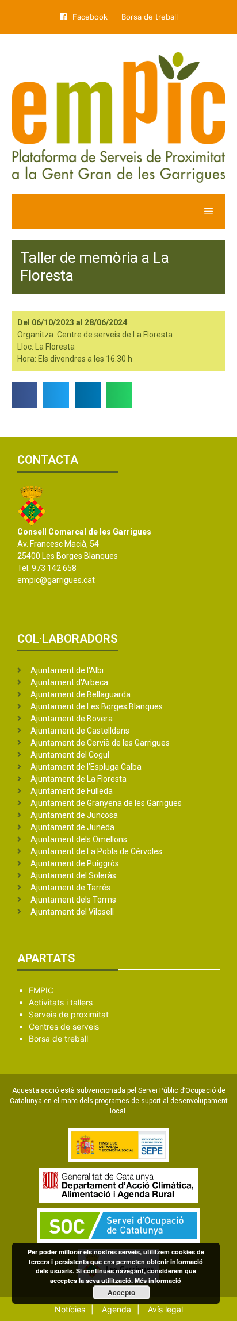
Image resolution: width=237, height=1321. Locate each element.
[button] (24, 395)
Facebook (90, 16)
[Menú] (118, 211)
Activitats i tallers (61, 1002)
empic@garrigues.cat (56, 580)
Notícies (70, 1309)
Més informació (158, 1280)
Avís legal (165, 1309)
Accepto (121, 1292)
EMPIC (41, 990)
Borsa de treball (149, 16)
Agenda (116, 1309)
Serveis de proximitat (69, 1014)
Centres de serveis (64, 1026)
